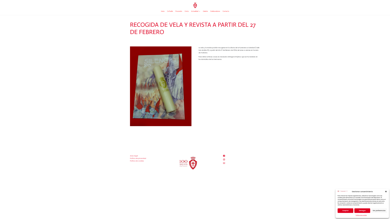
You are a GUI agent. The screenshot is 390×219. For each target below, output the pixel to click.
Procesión (178, 11)
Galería (205, 11)
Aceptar (345, 210)
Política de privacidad (138, 158)
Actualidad (194, 11)
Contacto (226, 11)
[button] (386, 192)
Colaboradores (215, 11)
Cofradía (170, 11)
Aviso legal (134, 156)
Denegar (362, 210)
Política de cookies (361, 215)
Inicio (163, 11)
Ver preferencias (379, 210)
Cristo (187, 11)
